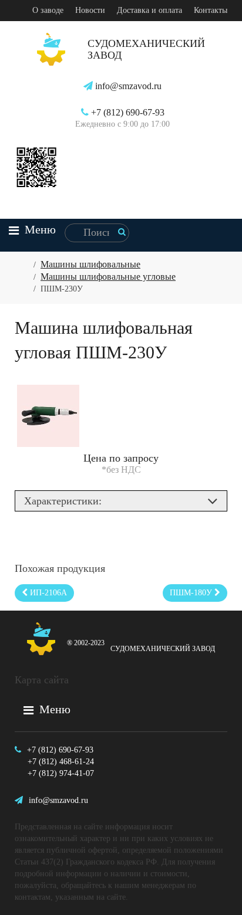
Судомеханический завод (141, 646)
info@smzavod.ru (127, 86)
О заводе (47, 10)
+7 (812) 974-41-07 (61, 773)
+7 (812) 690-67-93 (126, 112)
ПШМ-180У (192, 592)
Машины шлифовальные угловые (108, 277)
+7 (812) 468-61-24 (61, 761)
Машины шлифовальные (90, 264)
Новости (90, 10)
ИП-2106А (47, 592)
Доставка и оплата (149, 10)
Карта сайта (42, 680)
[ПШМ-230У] (48, 415)
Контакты (210, 10)
